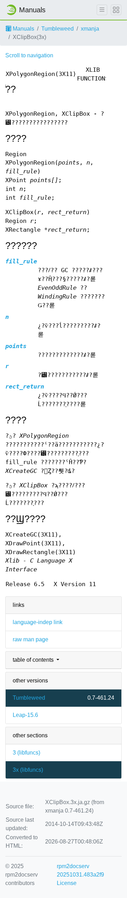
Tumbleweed (57, 29)
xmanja (90, 29)
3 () (26, 753)
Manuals (22, 29)
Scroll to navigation (29, 55)
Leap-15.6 (25, 715)
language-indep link (37, 622)
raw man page (30, 639)
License (67, 883)
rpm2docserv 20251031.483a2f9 (80, 870)
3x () (28, 770)
